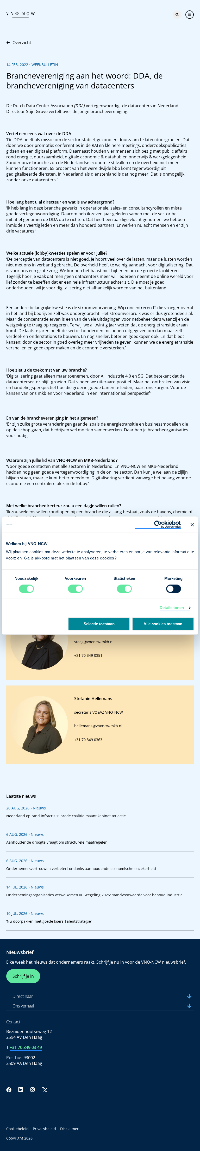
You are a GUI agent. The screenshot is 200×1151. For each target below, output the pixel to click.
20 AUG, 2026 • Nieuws (26, 808)
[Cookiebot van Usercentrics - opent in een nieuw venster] (158, 524)
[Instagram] (32, 1089)
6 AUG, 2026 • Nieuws (25, 834)
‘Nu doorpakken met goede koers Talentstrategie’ (48, 921)
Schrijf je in (23, 976)
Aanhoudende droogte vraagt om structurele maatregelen (57, 842)
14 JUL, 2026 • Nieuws (25, 887)
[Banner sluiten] (192, 524)
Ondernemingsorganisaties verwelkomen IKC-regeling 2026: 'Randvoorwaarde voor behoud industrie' (94, 894)
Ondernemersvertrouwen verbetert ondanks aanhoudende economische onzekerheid (81, 868)
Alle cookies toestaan (162, 624)
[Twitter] (44, 1089)
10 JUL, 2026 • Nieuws (25, 913)
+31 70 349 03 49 (26, 1047)
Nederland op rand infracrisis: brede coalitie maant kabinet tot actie (66, 815)
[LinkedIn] (20, 1089)
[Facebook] (8, 1089)
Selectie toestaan (99, 624)
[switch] (75, 589)
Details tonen (172, 607)
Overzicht (21, 42)
